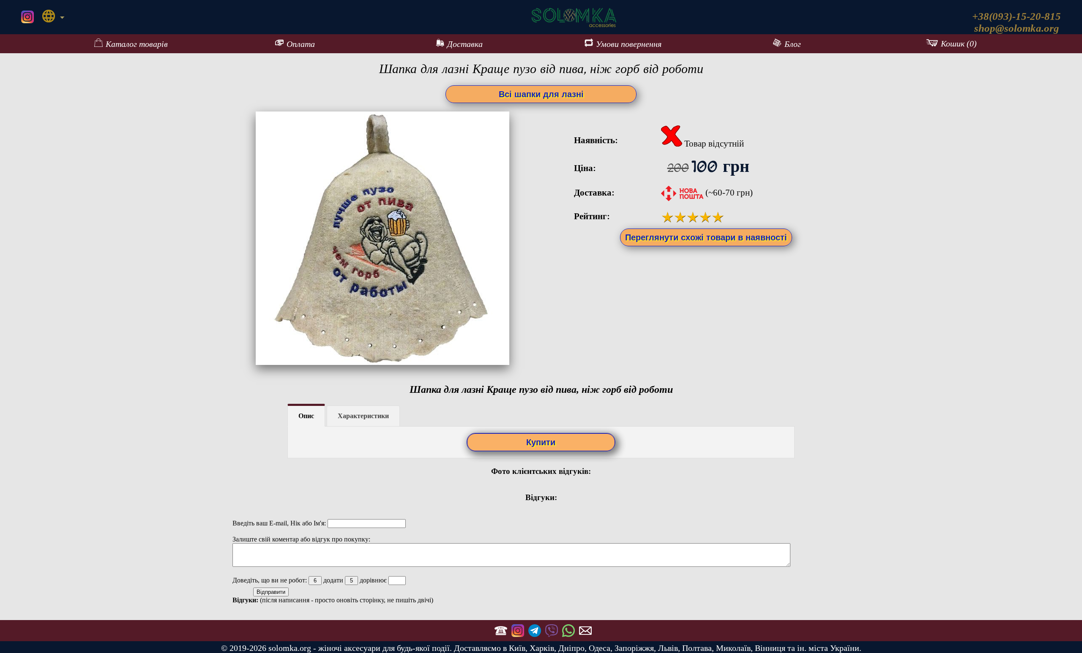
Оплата (301, 44)
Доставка (465, 44)
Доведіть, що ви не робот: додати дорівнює (310, 580)
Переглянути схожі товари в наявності (706, 237)
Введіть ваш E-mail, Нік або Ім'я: (280, 523)
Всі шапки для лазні (541, 94)
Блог (792, 44)
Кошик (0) (959, 43)
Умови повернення (628, 44)
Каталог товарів (137, 44)
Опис (306, 415)
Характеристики (363, 415)
